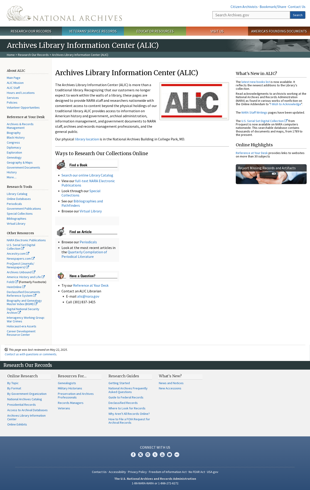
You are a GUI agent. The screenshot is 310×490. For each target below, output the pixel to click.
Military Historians (70, 388)
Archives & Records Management (20, 126)
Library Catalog (17, 194)
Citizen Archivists (244, 6)
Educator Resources (155, 31)
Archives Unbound (19, 272)
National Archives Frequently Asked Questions (128, 390)
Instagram (147, 454)
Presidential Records (21, 405)
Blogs (169, 454)
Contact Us (296, 6)
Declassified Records (123, 403)
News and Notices (171, 383)
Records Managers (71, 403)
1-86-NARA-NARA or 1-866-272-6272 (155, 483)
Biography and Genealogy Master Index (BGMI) (24, 302)
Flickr (177, 454)
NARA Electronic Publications (26, 240)
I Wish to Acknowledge (286, 104)
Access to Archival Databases (27, 410)
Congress (13, 142)
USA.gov (212, 472)
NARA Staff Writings (254, 112)
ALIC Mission (15, 83)
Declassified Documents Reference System (23, 294)
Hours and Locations (21, 93)
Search (298, 15)
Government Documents (23, 167)
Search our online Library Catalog (87, 175)
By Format (14, 388)
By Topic (13, 383)
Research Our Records (31, 31)
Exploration (14, 152)
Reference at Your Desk (90, 285)
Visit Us (217, 31)
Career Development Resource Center (21, 333)
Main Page (13, 78)
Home (11, 55)
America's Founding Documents (279, 31)
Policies (12, 102)
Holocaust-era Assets (21, 326)
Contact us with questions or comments (30, 354)
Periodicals (14, 204)
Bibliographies (16, 218)
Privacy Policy (137, 472)
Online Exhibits (17, 424)
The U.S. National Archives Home (64, 13)
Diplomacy (14, 147)
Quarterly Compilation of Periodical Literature (84, 254)
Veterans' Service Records (93, 31)
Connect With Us (155, 447)
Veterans (64, 408)
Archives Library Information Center (26, 417)
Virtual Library (16, 223)
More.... (12, 177)
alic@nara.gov (88, 296)
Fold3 (11, 282)
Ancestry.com (16, 253)
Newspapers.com (19, 258)
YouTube (162, 454)
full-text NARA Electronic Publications (88, 183)
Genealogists (67, 383)
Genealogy (14, 157)
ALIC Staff (13, 88)
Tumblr (155, 454)
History (12, 172)
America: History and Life (24, 277)
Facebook (133, 454)
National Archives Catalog (24, 399)
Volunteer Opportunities (23, 107)
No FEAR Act (197, 472)
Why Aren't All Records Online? (129, 414)
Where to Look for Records (126, 408)
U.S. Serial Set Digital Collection (21, 247)
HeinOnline (14, 287)
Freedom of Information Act (168, 472)
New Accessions (170, 388)
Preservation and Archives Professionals (76, 395)
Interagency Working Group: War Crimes (26, 319)
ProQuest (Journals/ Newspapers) (20, 265)
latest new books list (255, 82)
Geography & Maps (20, 162)
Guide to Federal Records (125, 397)
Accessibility (117, 472)
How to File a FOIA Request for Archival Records (129, 421)
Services (13, 98)
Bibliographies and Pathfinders (82, 203)
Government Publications (24, 208)
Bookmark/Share (273, 6)
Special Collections (20, 213)
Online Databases (19, 199)
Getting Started (119, 383)
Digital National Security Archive (23, 311)
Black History (16, 137)
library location (87, 139)
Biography (14, 133)
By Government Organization (27, 394)
